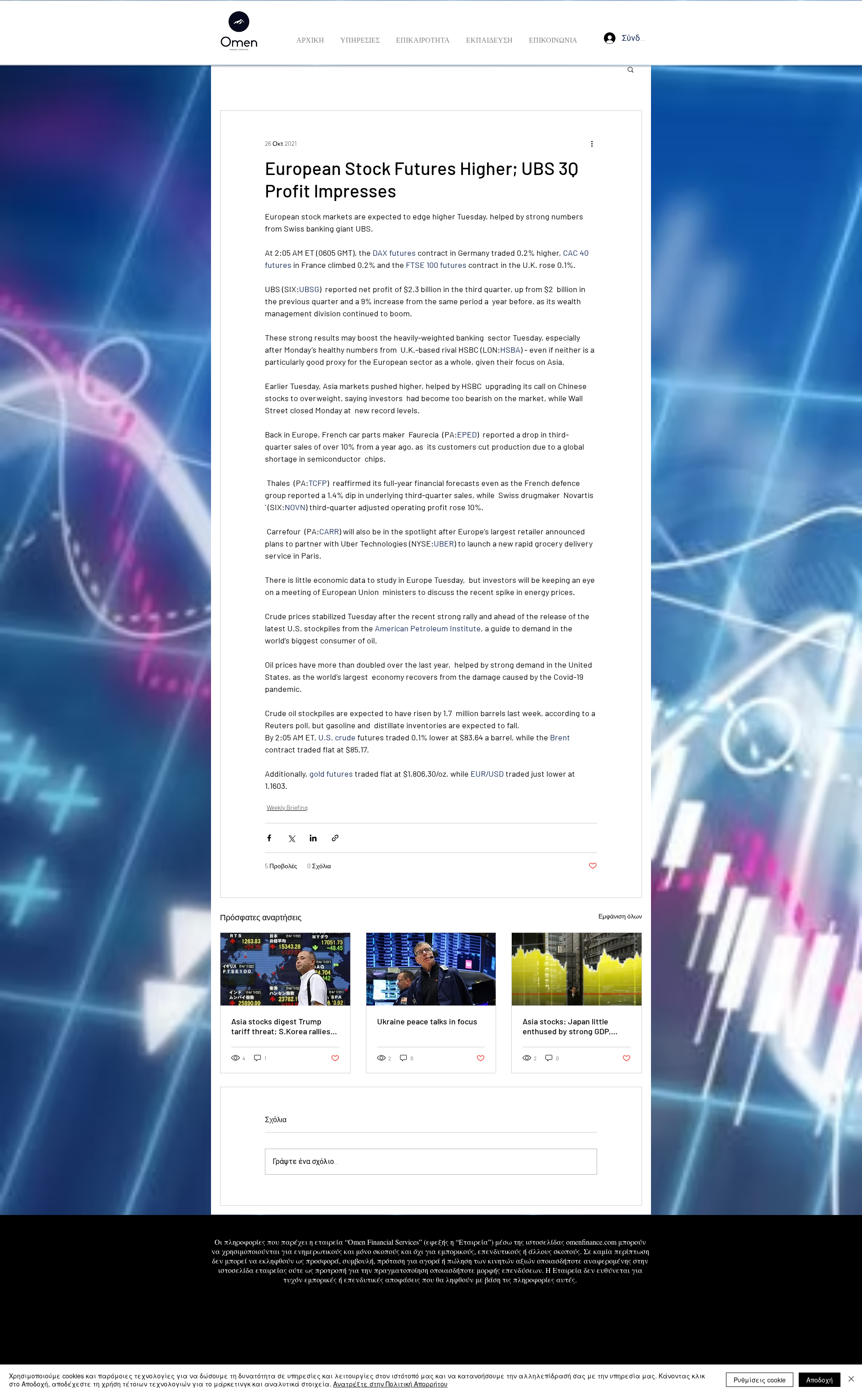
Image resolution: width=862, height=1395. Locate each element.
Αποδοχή (819, 1379)
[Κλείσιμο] (851, 1380)
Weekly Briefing (287, 807)
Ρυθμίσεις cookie (760, 1379)
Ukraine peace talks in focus (427, 1021)
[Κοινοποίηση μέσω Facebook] (269, 838)
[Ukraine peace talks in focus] (431, 969)
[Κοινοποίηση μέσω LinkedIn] (313, 838)
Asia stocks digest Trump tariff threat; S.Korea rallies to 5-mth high (280, 1026)
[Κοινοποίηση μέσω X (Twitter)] (291, 838)
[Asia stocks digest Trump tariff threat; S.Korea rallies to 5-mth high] (285, 969)
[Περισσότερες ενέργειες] (591, 143)
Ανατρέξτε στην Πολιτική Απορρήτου (390, 1383)
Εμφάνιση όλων (620, 916)
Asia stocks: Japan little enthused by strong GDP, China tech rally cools (567, 1026)
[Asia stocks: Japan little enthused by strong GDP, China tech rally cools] (577, 969)
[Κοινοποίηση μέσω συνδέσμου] (335, 838)
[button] (630, 69)
